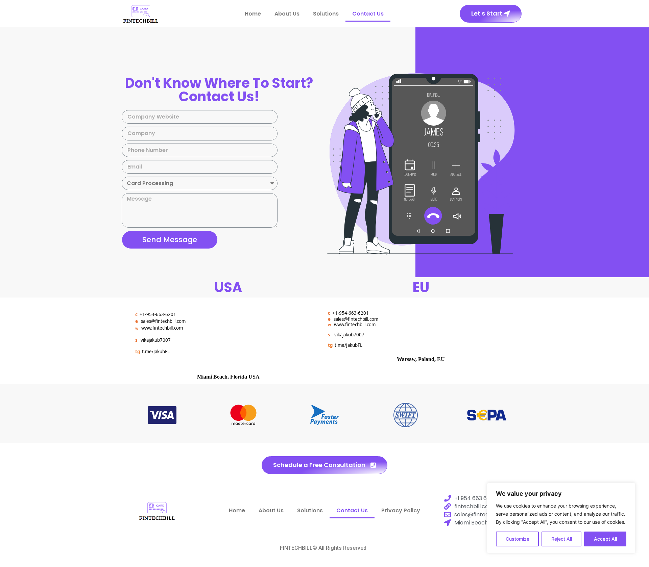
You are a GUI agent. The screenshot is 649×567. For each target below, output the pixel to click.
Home (253, 14)
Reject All (561, 539)
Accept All (605, 539)
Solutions (326, 14)
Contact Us (368, 14)
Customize (517, 539)
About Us (286, 14)
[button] (491, 14)
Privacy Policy (400, 510)
